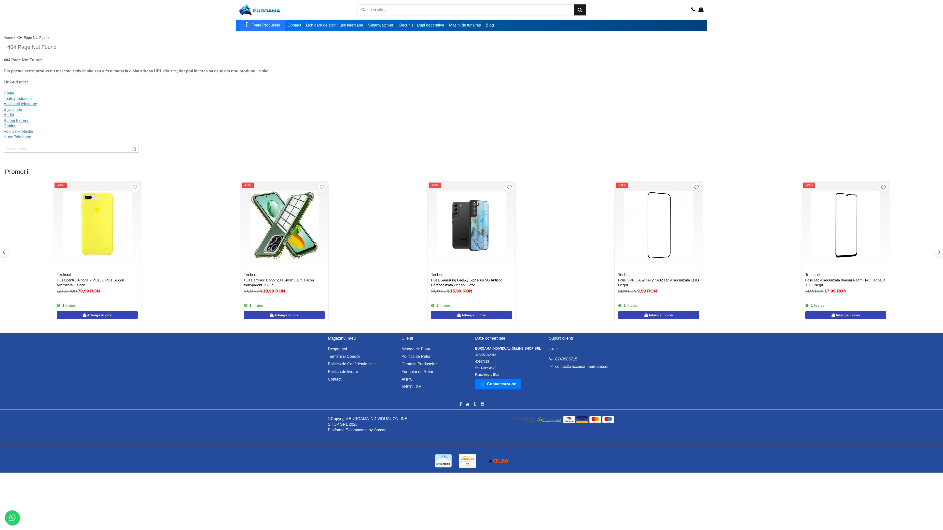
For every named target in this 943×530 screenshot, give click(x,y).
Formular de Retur (417, 372)
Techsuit (64, 275)
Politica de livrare (343, 372)
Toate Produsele (266, 25)
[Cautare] (580, 9)
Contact (294, 25)
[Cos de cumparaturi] (701, 10)
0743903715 (565, 359)
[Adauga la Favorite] (135, 187)
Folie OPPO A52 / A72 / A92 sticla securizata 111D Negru (658, 282)
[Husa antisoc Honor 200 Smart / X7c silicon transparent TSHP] (284, 225)
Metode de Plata (416, 349)
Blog (490, 25)
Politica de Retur (416, 356)
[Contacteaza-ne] (693, 10)
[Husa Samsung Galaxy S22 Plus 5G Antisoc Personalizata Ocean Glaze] (471, 225)
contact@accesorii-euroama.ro (581, 366)
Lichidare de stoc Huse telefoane (334, 25)
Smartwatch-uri (381, 25)
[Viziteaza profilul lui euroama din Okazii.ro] (467, 461)
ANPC (407, 379)
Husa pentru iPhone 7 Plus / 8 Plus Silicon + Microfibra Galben (92, 282)
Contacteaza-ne (501, 384)
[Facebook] (460, 404)
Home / (10, 38)
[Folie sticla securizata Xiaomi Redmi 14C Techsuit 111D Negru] (846, 225)
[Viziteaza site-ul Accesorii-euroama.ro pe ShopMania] (443, 461)
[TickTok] (475, 404)
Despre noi (337, 349)
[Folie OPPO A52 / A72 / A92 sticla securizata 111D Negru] (659, 225)
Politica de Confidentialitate (352, 364)
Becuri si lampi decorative (421, 25)
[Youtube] (468, 404)
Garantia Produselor (419, 364)
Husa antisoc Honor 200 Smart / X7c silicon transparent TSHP (279, 282)
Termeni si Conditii (344, 356)
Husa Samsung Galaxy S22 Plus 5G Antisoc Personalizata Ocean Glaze (467, 282)
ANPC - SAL (413, 387)
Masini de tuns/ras (465, 25)
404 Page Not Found (33, 38)
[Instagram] (482, 404)
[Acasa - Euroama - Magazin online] (264, 10)
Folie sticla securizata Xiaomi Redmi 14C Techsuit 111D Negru (845, 282)
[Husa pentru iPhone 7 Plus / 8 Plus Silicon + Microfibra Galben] (97, 225)
